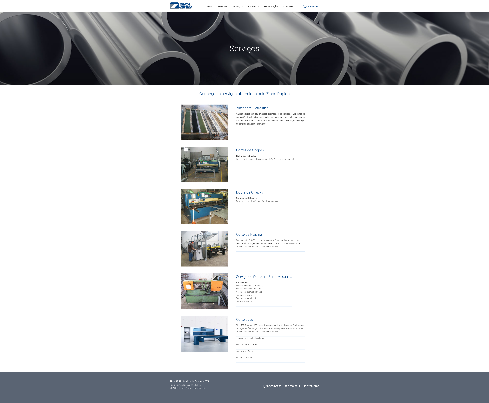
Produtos (253, 6)
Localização (271, 6)
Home (210, 6)
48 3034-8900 (312, 6)
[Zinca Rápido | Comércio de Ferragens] (181, 5)
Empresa (222, 6)
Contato (288, 6)
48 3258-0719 (293, 386)
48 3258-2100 (311, 386)
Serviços (238, 6)
